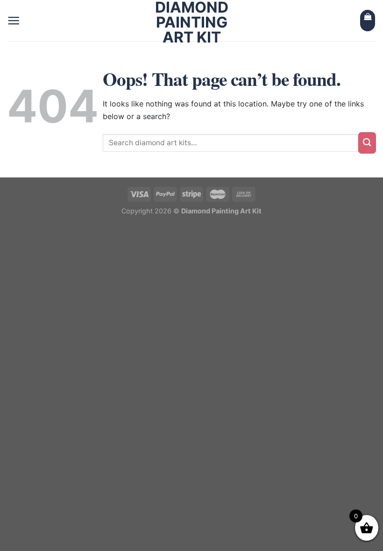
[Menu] (13, 20)
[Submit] (367, 143)
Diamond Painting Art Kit (191, 22)
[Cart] (367, 20)
